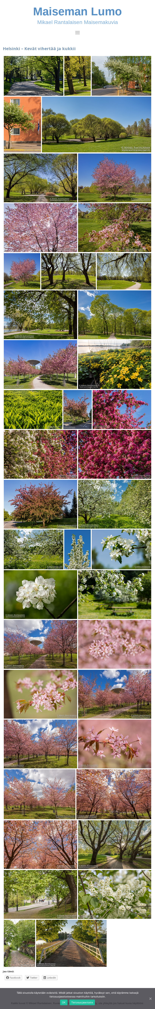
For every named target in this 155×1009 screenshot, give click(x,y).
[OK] (150, 998)
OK (64, 1002)
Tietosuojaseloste (82, 1002)
